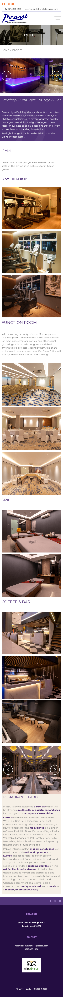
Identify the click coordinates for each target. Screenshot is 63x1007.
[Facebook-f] (50, 901)
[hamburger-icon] (57, 18)
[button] (6, 76)
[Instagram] (8, 4)
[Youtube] (13, 4)
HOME (5, 50)
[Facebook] (3, 4)
